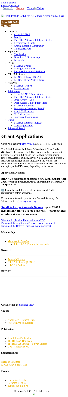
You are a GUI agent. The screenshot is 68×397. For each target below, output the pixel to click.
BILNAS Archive (16, 265)
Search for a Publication (19, 338)
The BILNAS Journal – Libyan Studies (27, 343)
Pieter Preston (27, 144)
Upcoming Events (17, 380)
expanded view (26, 304)
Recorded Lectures (17, 382)
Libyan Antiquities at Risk (14, 364)
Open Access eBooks (18, 346)
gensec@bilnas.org (10, 5)
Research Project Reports (20, 322)
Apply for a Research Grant (21, 320)
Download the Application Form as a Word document (28, 223)
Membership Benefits (18, 241)
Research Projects (16, 259)
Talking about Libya (18, 385)
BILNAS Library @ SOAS (21, 262)
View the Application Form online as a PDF (23, 220)
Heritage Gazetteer (10, 361)
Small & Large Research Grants (22, 207)
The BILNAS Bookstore (20, 341)
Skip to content (8, 2)
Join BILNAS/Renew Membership (31, 244)
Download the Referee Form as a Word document (26, 226)
